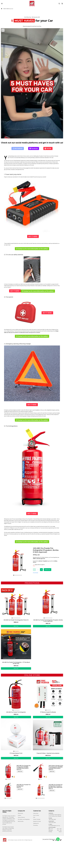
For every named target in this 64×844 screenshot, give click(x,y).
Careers (19, 815)
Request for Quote (37, 821)
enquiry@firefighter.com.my (54, 825)
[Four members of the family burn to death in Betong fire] (26, 313)
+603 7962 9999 (52, 819)
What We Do (20, 813)
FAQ (34, 817)
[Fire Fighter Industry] (32, 3)
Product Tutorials (36, 819)
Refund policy (21, 821)
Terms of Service (21, 817)
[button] (62, 3)
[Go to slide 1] (13, 751)
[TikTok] (61, 840)
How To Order (36, 815)
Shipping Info (36, 823)
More (34, 565)
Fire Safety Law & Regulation (24, 819)
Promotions (35, 825)
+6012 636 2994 (52, 822)
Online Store (35, 813)
